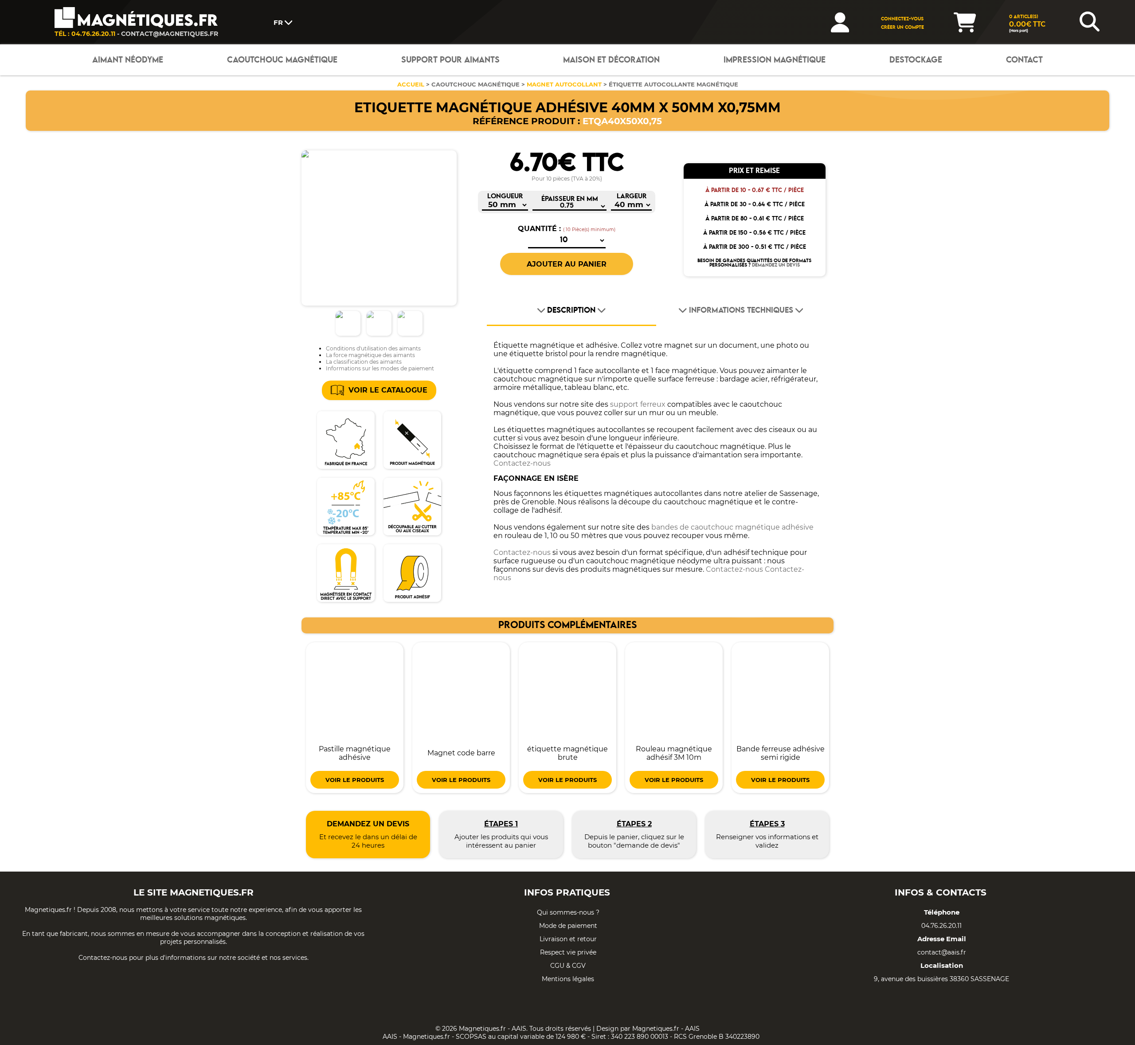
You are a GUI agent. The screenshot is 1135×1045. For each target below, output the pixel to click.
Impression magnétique (775, 60)
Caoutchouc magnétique (282, 60)
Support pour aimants (450, 60)
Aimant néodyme (127, 60)
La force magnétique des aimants (370, 355)
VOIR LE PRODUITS (354, 779)
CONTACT (1024, 60)
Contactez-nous (522, 463)
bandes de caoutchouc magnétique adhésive (732, 527)
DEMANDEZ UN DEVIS (776, 265)
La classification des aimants (364, 361)
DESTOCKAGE (915, 60)
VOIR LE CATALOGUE (387, 390)
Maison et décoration (611, 60)
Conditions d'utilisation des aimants (373, 348)
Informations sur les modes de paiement (380, 368)
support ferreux (637, 404)
